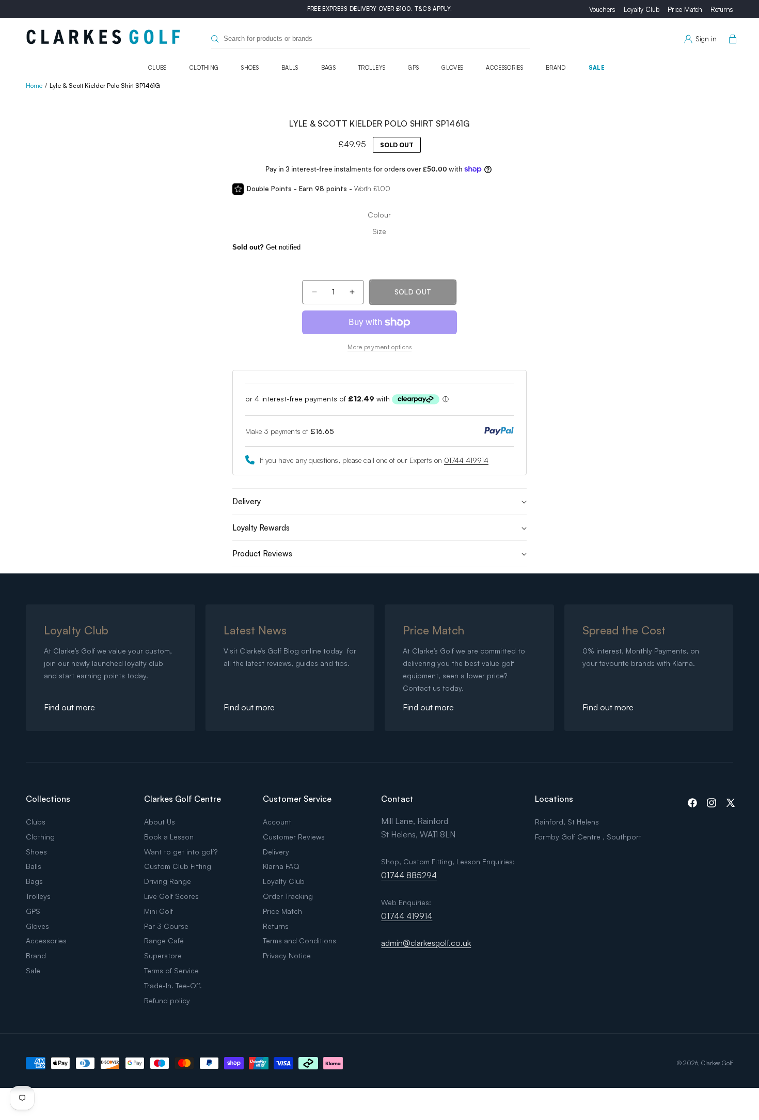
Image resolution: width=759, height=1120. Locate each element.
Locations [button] (554, 799)
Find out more (69, 707)
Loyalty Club (641, 9)
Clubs (157, 67)
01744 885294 (409, 875)
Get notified (266, 247)
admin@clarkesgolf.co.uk (426, 943)
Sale (597, 67)
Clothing (204, 67)
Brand (556, 67)
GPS (413, 67)
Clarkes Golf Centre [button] (182, 799)
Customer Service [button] (297, 799)
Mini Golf (158, 911)
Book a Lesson (169, 836)
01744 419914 (466, 460)
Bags (328, 67)
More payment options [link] (379, 347)
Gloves (452, 67)
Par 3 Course (166, 926)
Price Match (685, 9)
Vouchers (602, 9)
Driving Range (167, 881)
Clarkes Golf (717, 1063)
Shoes (250, 67)
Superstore (163, 955)
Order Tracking (288, 896)
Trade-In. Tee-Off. (173, 985)
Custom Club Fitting (177, 866)
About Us (159, 821)
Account (277, 821)
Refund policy (167, 1000)
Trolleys (372, 67)
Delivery (276, 851)
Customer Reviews (294, 836)
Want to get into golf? (180, 851)
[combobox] (370, 39)
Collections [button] (48, 799)
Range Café (164, 940)
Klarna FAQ (281, 866)
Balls (289, 67)
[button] (730, 39)
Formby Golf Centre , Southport (588, 836)
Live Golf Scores (171, 896)
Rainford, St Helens (567, 821)
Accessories (504, 67)
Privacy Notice (287, 955)
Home (34, 85)
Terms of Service (171, 970)
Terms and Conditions (299, 940)
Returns (721, 9)
